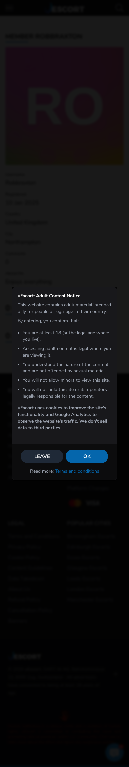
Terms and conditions (77, 471)
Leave (42, 456)
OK (87, 456)
